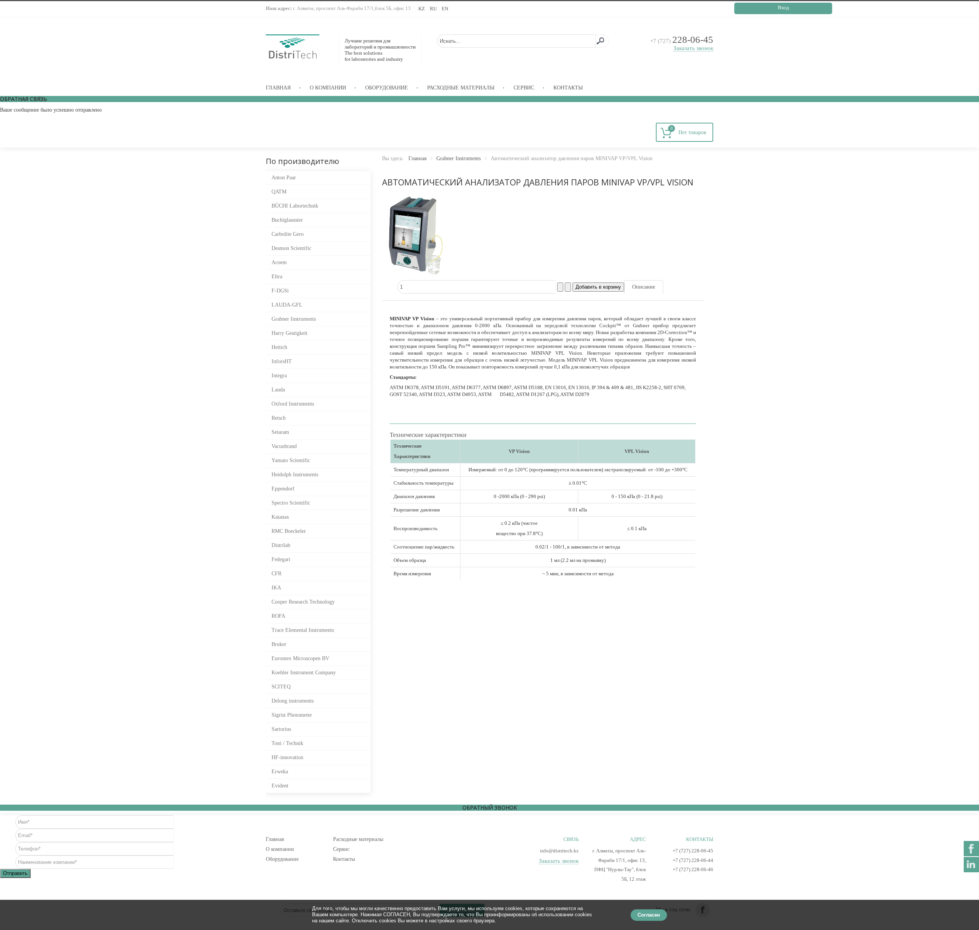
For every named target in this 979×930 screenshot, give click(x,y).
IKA (276, 588)
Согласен (648, 915)
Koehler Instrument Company (304, 672)
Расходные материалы (460, 88)
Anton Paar (284, 177)
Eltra (277, 276)
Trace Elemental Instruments (303, 630)
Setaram (280, 432)
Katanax (280, 517)
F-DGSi (280, 291)
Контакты (568, 88)
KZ (422, 8)
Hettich (279, 347)
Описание (643, 287)
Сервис (524, 88)
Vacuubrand (284, 446)
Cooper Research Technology (303, 602)
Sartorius (281, 729)
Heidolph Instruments (295, 474)
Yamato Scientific (291, 460)
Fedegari (281, 559)
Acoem (279, 262)
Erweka (280, 771)
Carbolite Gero (288, 234)
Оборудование (386, 88)
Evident (280, 786)
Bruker (279, 644)
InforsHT (282, 361)
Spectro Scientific (291, 503)
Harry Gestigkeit (289, 333)
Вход (783, 7)
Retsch (279, 418)
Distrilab (281, 545)
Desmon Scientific (291, 248)
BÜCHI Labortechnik (295, 206)
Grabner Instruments (294, 319)
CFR (276, 573)
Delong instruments (293, 701)
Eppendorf (283, 489)
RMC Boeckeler (289, 531)
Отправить (15, 873)
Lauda (278, 390)
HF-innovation (287, 757)
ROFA (278, 616)
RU (434, 8)
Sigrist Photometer (292, 715)
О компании (328, 88)
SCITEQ (281, 687)
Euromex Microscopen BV (300, 658)
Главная (278, 88)
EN (445, 8)
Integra (279, 375)
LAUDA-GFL (287, 305)
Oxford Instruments (293, 404)
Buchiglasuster (287, 220)
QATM (279, 192)
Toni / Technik (287, 743)
